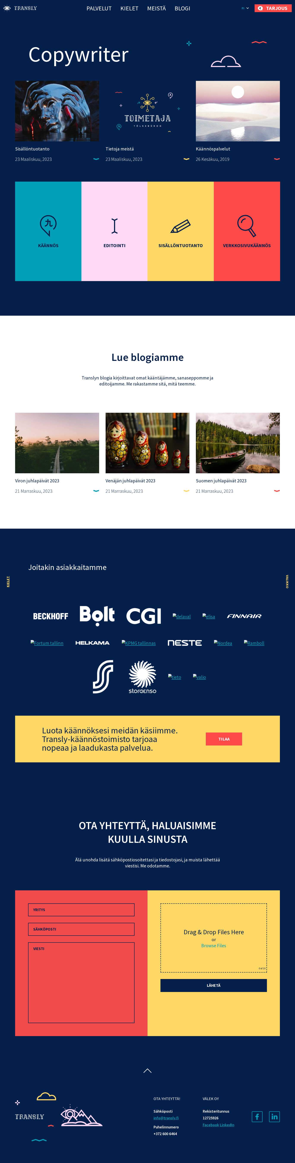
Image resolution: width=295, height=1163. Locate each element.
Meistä (156, 8)
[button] (245, 8)
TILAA (224, 739)
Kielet (129, 8)
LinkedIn (227, 1124)
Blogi (182, 8)
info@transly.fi (166, 1117)
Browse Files (213, 945)
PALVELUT (99, 8)
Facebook (211, 1124)
